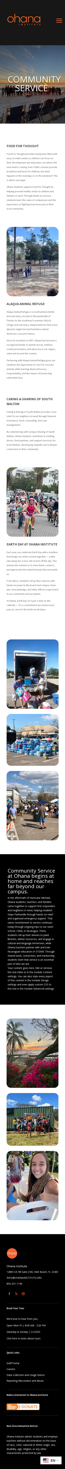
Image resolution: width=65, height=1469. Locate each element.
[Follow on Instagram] (23, 1294)
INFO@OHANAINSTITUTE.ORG (24, 1277)
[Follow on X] (16, 1294)
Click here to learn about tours (24, 1338)
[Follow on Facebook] (9, 1294)
